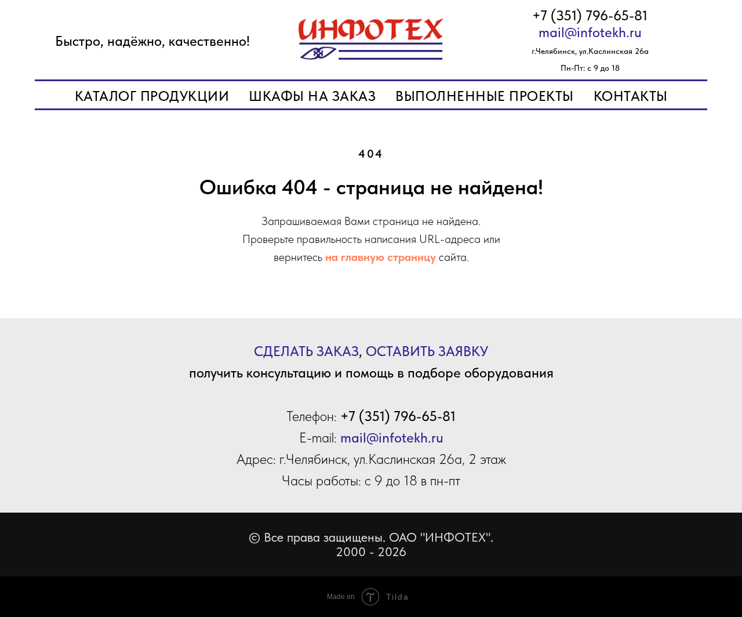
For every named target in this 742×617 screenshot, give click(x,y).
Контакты (631, 96)
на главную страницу (380, 257)
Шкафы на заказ (312, 96)
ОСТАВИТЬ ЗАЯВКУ (427, 351)
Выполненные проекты (484, 96)
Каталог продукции (152, 96)
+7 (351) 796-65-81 (590, 15)
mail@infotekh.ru (590, 32)
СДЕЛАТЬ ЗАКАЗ (306, 351)
